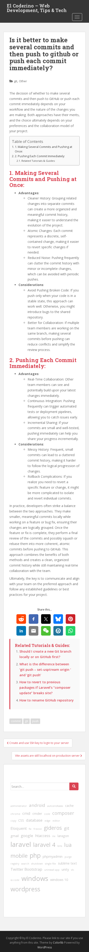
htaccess (42, 835)
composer (63, 813)
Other (23, 81)
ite (53, 836)
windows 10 (59, 879)
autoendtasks (55, 806)
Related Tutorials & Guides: (38, 160)
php (35, 855)
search (25, 863)
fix (30, 828)
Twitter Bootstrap (26, 869)
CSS (21, 820)
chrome (15, 813)
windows (34, 878)
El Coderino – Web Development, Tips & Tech (37, 7)
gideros (53, 827)
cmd (26, 813)
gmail (14, 836)
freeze (38, 828)
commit (16, 721)
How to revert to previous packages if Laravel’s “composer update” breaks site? (45, 687)
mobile (19, 855)
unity (65, 869)
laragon (63, 836)
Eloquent (18, 828)
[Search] (74, 786)
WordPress (44, 947)
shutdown (37, 863)
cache (69, 805)
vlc (72, 869)
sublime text (67, 863)
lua (68, 844)
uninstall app (52, 869)
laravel (20, 844)
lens (59, 846)
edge (47, 820)
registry (14, 863)
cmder (37, 813)
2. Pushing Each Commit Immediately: (40, 156)
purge (68, 856)
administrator (18, 806)
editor (56, 820)
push (35, 721)
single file (50, 863)
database (34, 820)
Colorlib (58, 943)
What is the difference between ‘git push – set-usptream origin (45, 669)
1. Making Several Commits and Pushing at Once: (43, 149)
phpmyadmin (53, 856)
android (37, 805)
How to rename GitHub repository (46, 700)
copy (13, 820)
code (47, 813)
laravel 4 (44, 844)
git (15, 81)
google (27, 835)
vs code (14, 880)
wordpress (25, 889)
